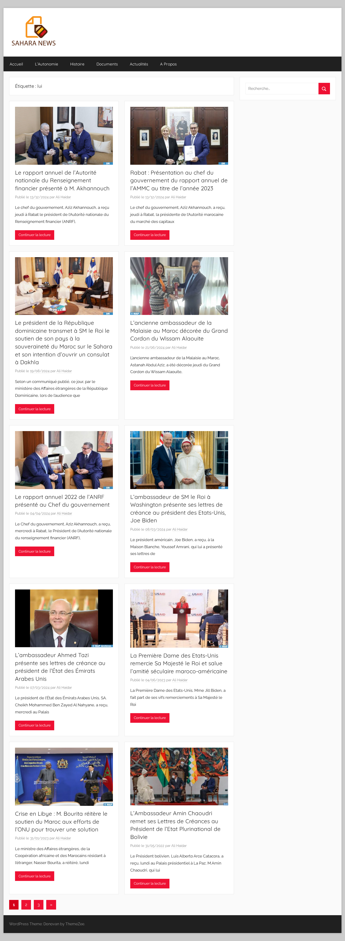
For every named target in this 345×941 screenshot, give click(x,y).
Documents (107, 63)
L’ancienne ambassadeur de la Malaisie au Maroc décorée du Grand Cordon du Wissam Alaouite (179, 330)
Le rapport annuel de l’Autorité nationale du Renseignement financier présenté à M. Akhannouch (62, 180)
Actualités (139, 63)
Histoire (77, 63)
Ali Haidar (63, 197)
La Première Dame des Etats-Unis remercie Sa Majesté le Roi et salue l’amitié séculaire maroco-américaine (178, 663)
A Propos (168, 63)
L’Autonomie (46, 63)
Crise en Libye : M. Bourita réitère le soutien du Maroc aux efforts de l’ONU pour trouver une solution (61, 821)
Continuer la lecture (35, 235)
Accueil (16, 63)
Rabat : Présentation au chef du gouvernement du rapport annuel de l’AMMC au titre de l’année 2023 (179, 180)
